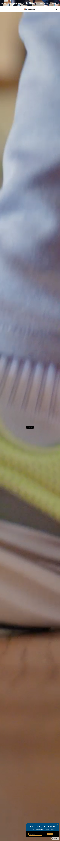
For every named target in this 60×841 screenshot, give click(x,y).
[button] (53, 9)
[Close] (57, 824)
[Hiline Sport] (30, 9)
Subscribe (50, 834)
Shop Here (30, 427)
